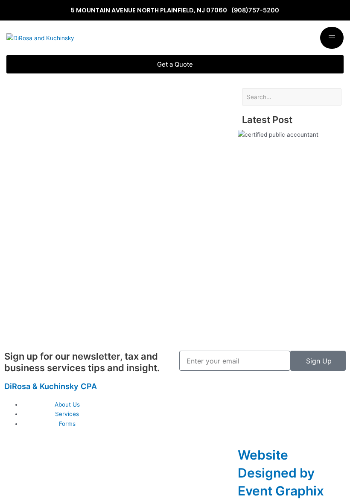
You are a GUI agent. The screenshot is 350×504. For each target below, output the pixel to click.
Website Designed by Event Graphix (281, 472)
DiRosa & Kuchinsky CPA (50, 386)
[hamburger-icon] (332, 38)
